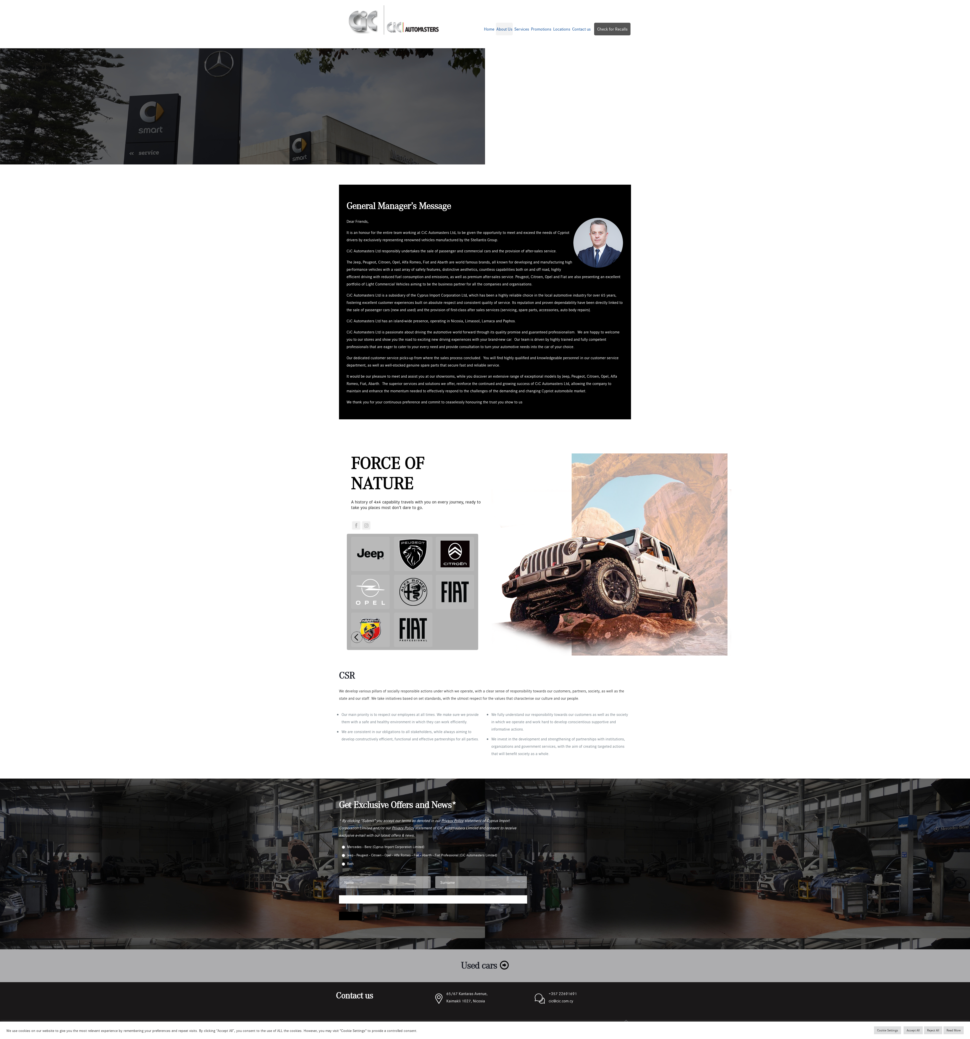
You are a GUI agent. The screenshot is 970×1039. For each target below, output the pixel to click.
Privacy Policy (452, 820)
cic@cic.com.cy (561, 1000)
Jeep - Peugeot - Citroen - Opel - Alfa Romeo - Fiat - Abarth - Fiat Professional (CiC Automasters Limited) (422, 855)
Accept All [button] (913, 1030)
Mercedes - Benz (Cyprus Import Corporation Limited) (385, 846)
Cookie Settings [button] (887, 1030)
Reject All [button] (933, 1030)
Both (350, 863)
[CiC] (393, 19)
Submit (350, 916)
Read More (954, 1030)
